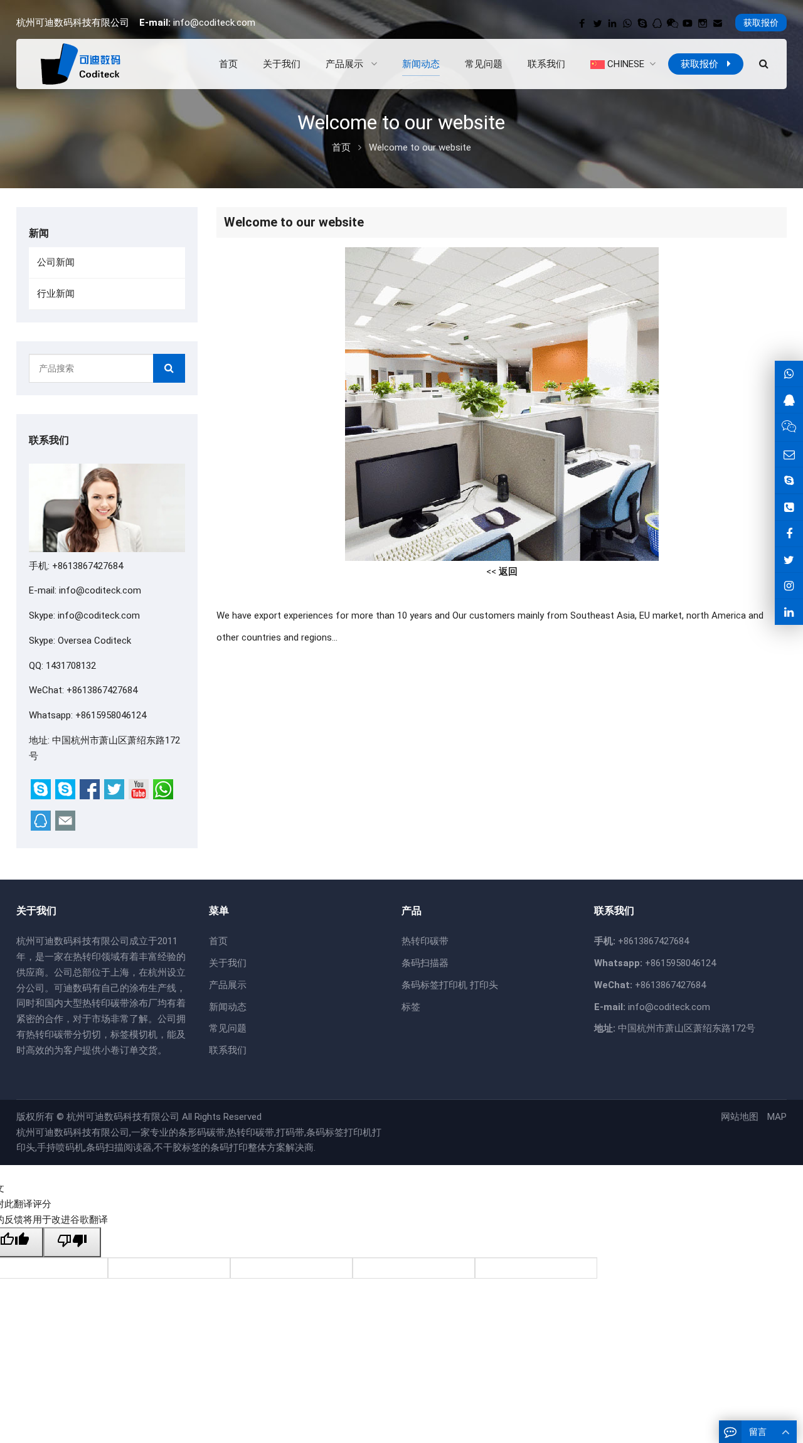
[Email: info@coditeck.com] (789, 454)
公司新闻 (56, 262)
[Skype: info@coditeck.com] (789, 480)
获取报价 (761, 23)
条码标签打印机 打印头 (450, 985)
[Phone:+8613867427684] (789, 507)
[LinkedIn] (612, 23)
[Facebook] (582, 23)
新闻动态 (228, 1007)
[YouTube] (687, 23)
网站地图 (739, 1116)
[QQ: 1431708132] (789, 400)
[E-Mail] (717, 23)
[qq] (657, 23)
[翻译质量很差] (72, 1242)
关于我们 (228, 963)
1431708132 (71, 665)
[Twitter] (597, 23)
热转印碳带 (425, 941)
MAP (777, 1116)
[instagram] (702, 23)
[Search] (169, 368)
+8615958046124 (110, 715)
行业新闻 (56, 293)
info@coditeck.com (214, 22)
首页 (218, 941)
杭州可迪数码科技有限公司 (122, 1116)
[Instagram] (789, 586)
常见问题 (228, 1028)
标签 (411, 1007)
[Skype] (642, 23)
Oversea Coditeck (94, 640)
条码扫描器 (425, 963)
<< (502, 571)
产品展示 (228, 985)
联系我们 (228, 1050)
